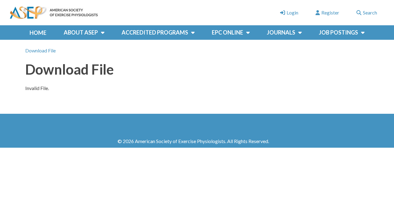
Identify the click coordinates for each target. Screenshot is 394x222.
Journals (281, 32)
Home (38, 32)
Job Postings (338, 32)
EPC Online (227, 32)
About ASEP (81, 32)
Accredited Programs (155, 32)
